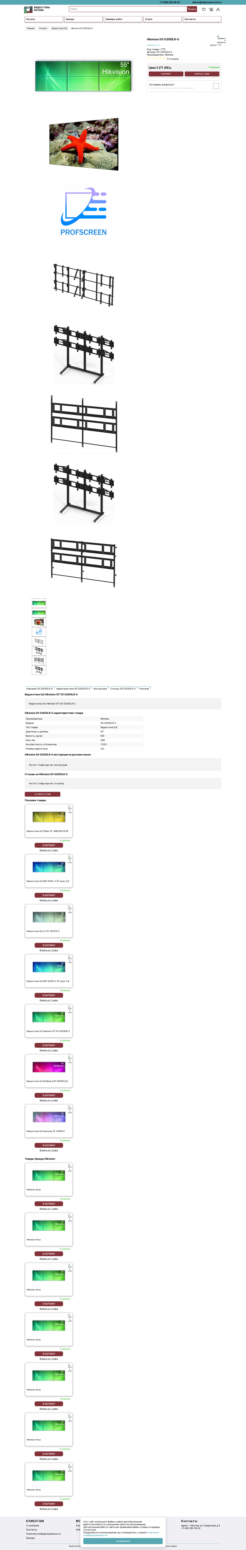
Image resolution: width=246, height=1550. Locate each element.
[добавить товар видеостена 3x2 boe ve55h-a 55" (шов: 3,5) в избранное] (70, 959)
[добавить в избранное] (221, 39)
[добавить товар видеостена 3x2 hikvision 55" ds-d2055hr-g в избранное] (70, 1009)
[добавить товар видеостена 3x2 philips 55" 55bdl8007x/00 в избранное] (70, 809)
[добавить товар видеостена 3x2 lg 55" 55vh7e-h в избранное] (70, 909)
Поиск (192, 9)
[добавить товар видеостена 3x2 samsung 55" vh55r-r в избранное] (70, 1109)
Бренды (70, 19)
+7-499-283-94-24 (190, 1528)
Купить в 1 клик (202, 74)
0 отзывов (173, 59)
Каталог (30, 19)
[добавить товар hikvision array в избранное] (70, 1168)
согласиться (123, 1541)
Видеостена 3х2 (153, 45)
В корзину (166, 74)
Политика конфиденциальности (43, 1533)
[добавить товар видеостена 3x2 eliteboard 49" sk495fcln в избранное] (70, 1059)
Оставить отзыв (43, 794)
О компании (32, 1525)
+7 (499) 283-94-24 (170, 2)
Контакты (190, 19)
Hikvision (169, 54)
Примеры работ (114, 19)
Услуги (148, 19)
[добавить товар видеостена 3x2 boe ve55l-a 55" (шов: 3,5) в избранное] (70, 859)
